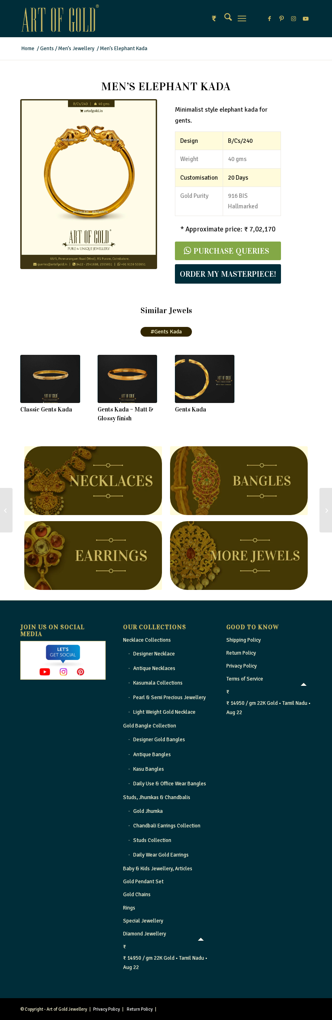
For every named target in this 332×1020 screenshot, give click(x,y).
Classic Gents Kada (46, 409)
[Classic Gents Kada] (50, 379)
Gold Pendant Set (143, 881)
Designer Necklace (154, 654)
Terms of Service (244, 679)
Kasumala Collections (158, 683)
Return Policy (241, 653)
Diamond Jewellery (144, 934)
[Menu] (242, 19)
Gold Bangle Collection (149, 726)
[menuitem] (224, 18)
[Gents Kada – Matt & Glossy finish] (127, 379)
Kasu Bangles (148, 769)
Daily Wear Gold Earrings (161, 855)
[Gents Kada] (205, 379)
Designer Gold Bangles (159, 739)
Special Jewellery (143, 921)
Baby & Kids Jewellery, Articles (157, 868)
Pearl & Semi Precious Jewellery (169, 697)
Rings (129, 908)
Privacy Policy (241, 666)
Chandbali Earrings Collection (166, 826)
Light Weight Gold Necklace (164, 712)
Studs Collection (152, 840)
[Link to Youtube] (306, 19)
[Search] (224, 18)
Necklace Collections (147, 640)
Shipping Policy (243, 640)
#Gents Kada (166, 331)
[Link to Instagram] (293, 19)
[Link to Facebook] (269, 19)
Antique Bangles (152, 754)
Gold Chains (137, 894)
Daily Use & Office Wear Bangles (169, 783)
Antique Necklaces (154, 668)
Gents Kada (190, 409)
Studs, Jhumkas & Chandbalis (156, 797)
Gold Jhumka (148, 811)
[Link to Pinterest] (281, 19)
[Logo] (60, 18)
